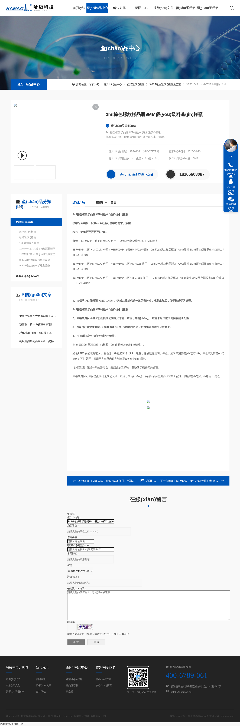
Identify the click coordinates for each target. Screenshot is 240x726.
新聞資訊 (41, 679)
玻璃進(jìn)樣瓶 (27, 231)
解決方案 (119, 8)
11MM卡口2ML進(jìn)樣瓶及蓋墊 (37, 248)
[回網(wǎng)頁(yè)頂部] (231, 156)
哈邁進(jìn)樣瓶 (27, 237)
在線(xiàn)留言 (106, 202)
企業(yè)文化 (13, 685)
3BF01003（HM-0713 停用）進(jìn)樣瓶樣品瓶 (202, 480)
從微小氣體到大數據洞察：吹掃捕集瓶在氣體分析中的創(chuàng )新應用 (38, 315)
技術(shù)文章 (163, 8)
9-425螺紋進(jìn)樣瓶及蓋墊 (165, 84)
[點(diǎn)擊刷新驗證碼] (85, 627)
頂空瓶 (69, 691)
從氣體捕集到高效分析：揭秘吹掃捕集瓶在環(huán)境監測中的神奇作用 (38, 341)
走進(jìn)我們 (13, 679)
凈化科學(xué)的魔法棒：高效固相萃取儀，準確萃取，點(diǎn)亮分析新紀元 (38, 332)
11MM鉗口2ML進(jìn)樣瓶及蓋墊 (37, 254)
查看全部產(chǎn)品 (27, 276)
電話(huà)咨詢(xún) (231, 171)
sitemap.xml (227, 716)
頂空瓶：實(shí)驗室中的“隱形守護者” (38, 324)
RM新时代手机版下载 (12, 724)
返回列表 (151, 480)
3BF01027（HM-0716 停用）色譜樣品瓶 (116, 480)
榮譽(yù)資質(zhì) (15, 691)
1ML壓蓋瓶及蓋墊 (29, 243)
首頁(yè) (79, 8)
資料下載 (41, 691)
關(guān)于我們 (207, 8)
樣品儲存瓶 (72, 685)
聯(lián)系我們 (185, 8)
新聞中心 (141, 8)
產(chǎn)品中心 (97, 8)
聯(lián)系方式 (103, 679)
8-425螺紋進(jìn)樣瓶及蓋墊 (34, 259)
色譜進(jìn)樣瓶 (135, 84)
